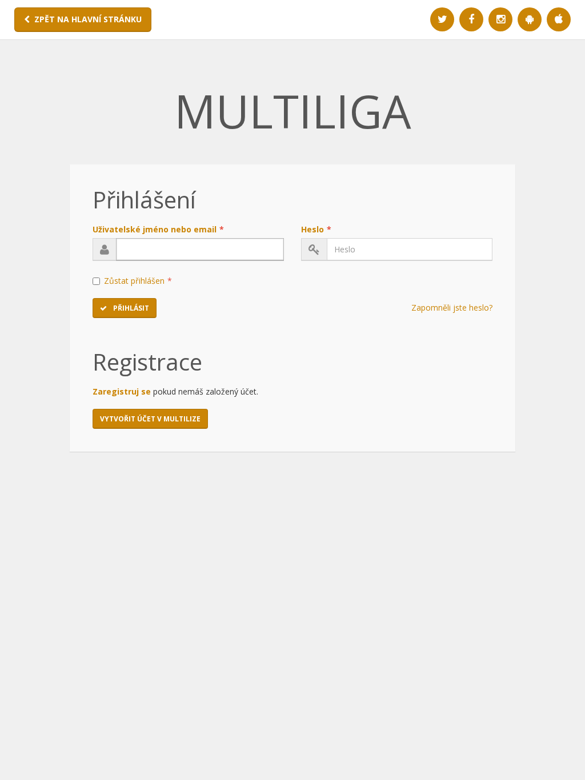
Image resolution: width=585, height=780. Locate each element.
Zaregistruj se (122, 391)
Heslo (316, 229)
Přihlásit (130, 308)
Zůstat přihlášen (138, 280)
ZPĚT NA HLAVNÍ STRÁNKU (88, 19)
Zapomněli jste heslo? (451, 307)
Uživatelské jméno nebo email (158, 229)
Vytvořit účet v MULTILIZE (150, 419)
